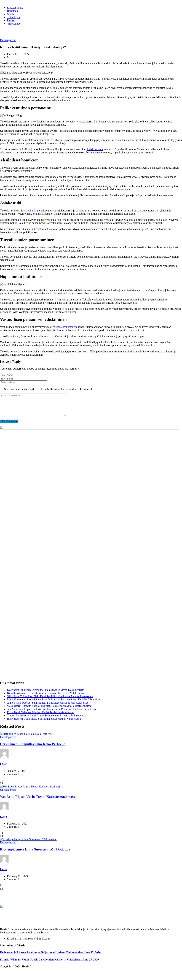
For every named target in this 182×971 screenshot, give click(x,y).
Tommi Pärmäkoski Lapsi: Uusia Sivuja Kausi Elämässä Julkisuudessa (46, 715)
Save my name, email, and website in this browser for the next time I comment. (48, 389)
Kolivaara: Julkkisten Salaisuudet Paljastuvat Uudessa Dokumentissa (45, 689)
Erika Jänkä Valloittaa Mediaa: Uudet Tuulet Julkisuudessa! (40, 712)
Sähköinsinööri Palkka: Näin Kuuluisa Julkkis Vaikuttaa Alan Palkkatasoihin (50, 696)
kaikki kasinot (95, 149)
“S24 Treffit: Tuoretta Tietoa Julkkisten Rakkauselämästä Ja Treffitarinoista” (49, 705)
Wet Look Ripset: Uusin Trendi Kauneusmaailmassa (38, 797)
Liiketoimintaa (15, 7)
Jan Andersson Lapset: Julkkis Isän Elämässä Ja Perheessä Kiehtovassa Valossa (51, 709)
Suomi (10, 13)
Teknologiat (13, 17)
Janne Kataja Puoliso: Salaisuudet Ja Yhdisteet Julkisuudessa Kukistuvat (47, 702)
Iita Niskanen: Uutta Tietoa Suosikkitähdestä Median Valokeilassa (44, 718)
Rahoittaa (12, 10)
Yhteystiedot (14, 23)
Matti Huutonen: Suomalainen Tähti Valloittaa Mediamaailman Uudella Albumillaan (54, 699)
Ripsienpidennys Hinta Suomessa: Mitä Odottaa (35, 849)
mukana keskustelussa (65, 326)
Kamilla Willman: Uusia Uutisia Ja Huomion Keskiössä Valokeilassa (45, 693)
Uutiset (11, 20)
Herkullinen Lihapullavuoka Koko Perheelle (32, 744)
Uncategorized (8, 40)
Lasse (3, 763)
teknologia (34, 210)
